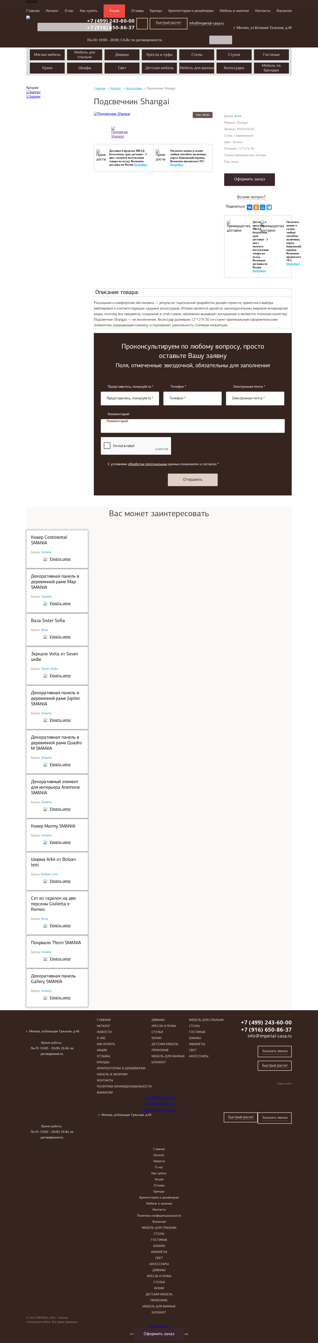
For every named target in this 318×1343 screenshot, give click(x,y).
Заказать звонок (275, 1051)
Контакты (262, 11)
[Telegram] (269, 207)
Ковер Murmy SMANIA (53, 826)
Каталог (52, 11)
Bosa (44, 630)
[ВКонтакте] (249, 207)
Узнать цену (60, 559)
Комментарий (118, 414)
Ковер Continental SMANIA (49, 540)
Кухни (156, 1038)
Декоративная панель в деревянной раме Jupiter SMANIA (55, 699)
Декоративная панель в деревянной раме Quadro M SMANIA (56, 743)
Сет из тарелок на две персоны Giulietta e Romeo (53, 904)
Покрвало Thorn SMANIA (56, 943)
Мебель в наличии (234, 11)
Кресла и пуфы (164, 1026)
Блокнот (159, 1062)
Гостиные (197, 1032)
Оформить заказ (249, 179)
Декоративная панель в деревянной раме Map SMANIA (55, 582)
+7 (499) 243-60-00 (266, 1022)
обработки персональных (147, 464)
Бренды (156, 11)
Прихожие (160, 1050)
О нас (69, 11)
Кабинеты (197, 1044)
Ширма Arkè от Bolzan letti (53, 862)
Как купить (88, 11)
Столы (194, 1026)
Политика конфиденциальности (124, 1086)
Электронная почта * (249, 387)
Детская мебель (165, 1044)
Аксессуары (198, 1056)
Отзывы (137, 11)
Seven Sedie (49, 669)
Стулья (157, 1032)
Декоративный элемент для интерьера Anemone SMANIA (55, 787)
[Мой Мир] (262, 207)
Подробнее (140, 164)
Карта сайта (284, 1083)
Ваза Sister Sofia (48, 621)
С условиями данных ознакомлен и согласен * (163, 464)
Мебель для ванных (168, 1056)
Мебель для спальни (206, 1020)
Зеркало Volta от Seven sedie (54, 657)
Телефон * (178, 387)
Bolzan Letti (49, 874)
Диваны (158, 1020)
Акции (114, 11)
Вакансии (284, 11)
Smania (46, 552)
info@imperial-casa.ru (270, 1036)
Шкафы (195, 1038)
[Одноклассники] (256, 207)
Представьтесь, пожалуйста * (130, 387)
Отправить (193, 480)
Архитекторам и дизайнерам (190, 11)
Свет (193, 1050)
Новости (104, 1032)
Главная (33, 11)
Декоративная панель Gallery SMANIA (53, 979)
